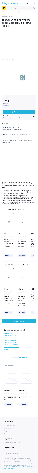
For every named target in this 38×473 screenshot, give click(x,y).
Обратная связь (8, 428)
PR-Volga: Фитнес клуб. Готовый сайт (25, 396)
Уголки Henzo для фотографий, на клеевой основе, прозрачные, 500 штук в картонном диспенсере (8, 299)
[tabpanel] (19, 141)
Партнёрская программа (11, 453)
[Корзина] (31, 3)
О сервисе (7, 431)
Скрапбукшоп (7, 116)
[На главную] (5, 3)
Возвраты (7, 434)
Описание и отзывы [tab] (8, 134)
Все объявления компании (19, 357)
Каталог (4, 12)
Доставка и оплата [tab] (23, 134)
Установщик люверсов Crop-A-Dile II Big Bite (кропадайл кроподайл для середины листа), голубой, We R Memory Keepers (22, 301)
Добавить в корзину (19, 112)
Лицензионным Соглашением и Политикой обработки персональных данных (19, 467)
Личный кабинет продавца (12, 442)
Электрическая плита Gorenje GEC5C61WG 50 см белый (11, 397)
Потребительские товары (22, 12)
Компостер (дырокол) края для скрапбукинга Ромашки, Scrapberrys (22, 243)
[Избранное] (28, 3)
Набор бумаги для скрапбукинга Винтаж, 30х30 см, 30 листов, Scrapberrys (9, 243)
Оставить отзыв (19, 321)
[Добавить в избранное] (13, 59)
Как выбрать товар (9, 425)
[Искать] (34, 8)
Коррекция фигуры (7, 16)
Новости (6, 451)
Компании (11, 12)
